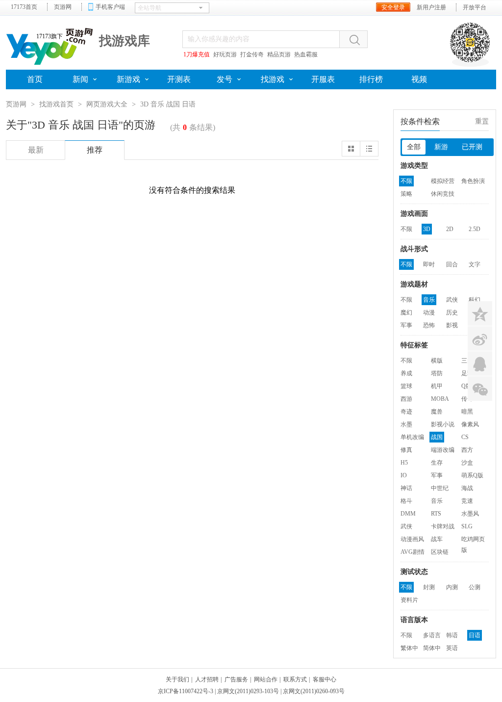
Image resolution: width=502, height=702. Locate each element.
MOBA (440, 398)
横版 (437, 360)
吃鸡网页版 (473, 540)
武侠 (452, 299)
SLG (467, 526)
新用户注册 (431, 7)
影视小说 (442, 424)
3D (426, 229)
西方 (467, 449)
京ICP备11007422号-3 (185, 691)
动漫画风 (412, 539)
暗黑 (467, 411)
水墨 (406, 424)
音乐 (429, 299)
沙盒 (467, 462)
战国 (437, 437)
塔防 (437, 373)
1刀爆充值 (196, 54)
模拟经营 (442, 181)
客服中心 (324, 679)
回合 (452, 264)
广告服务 (236, 679)
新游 (441, 147)
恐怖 (429, 325)
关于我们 (177, 679)
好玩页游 (225, 54)
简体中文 (432, 649)
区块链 (440, 551)
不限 (406, 181)
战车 (437, 539)
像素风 (470, 424)
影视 (452, 325)
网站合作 (265, 679)
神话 (406, 488)
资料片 (409, 600)
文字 (474, 264)
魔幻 (406, 312)
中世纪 (440, 488)
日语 (474, 635)
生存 (437, 462)
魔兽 (437, 411)
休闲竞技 (442, 193)
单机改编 (412, 437)
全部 (414, 147)
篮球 (406, 386)
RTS (436, 513)
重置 (482, 121)
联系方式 (295, 679)
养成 (406, 373)
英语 (452, 648)
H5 (404, 462)
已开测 (472, 147)
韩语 (452, 635)
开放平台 (474, 7)
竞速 (467, 500)
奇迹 (406, 411)
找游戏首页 (56, 104)
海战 (467, 488)
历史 (452, 312)
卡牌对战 (442, 526)
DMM (408, 513)
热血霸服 (306, 54)
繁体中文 (409, 649)
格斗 (406, 500)
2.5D (474, 229)
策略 (406, 193)
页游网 (63, 6)
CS (465, 437)
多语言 (432, 635)
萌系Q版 (472, 475)
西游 (406, 398)
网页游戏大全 (106, 104)
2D (449, 229)
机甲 (437, 386)
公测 (474, 587)
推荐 (94, 150)
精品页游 (279, 54)
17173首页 (24, 6)
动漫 (429, 312)
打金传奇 (252, 54)
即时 (429, 264)
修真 (406, 449)
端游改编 (442, 449)
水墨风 (470, 513)
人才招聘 (207, 679)
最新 (36, 150)
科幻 (474, 299)
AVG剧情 (413, 551)
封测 (429, 587)
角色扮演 (473, 181)
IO (404, 475)
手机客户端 (110, 6)
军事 (406, 325)
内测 (452, 587)
